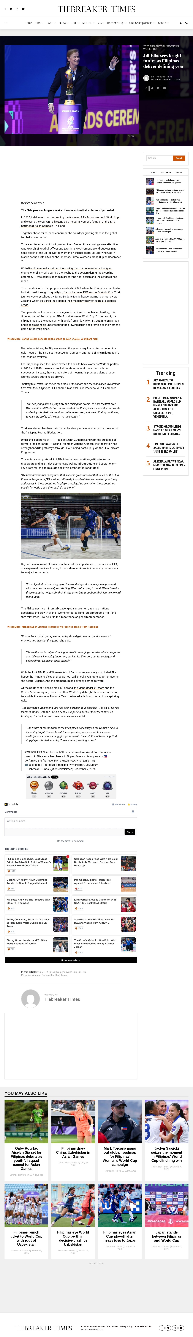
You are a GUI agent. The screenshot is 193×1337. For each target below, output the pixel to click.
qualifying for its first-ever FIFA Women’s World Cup (82, 292)
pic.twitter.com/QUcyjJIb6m (81, 764)
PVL (74, 23)
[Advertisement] (71, 174)
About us (85, 1326)
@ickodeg (34, 764)
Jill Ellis (82, 972)
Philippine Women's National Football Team (44, 975)
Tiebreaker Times (163, 77)
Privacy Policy (126, 1326)
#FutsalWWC (68, 760)
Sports (162, 23)
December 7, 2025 (84, 769)
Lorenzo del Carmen (19, 1175)
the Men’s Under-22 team (89, 687)
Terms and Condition (142, 1326)
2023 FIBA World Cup (110, 23)
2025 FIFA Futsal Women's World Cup (57, 972)
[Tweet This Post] (152, 88)
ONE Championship (140, 23)
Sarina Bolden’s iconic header (72, 296)
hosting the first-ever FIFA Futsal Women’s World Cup (87, 217)
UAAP (49, 23)
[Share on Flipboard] (158, 88)
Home (28, 23)
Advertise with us (97, 1326)
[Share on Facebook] (146, 88)
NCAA (62, 23)
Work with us (112, 1326)
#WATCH (30, 752)
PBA (38, 23)
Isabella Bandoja (36, 324)
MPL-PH (87, 23)
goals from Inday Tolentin (78, 320)
